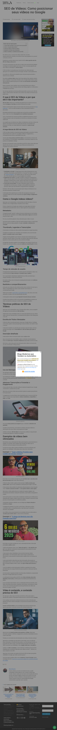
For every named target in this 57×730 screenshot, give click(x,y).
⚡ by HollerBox (28, 377)
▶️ (28, 371)
